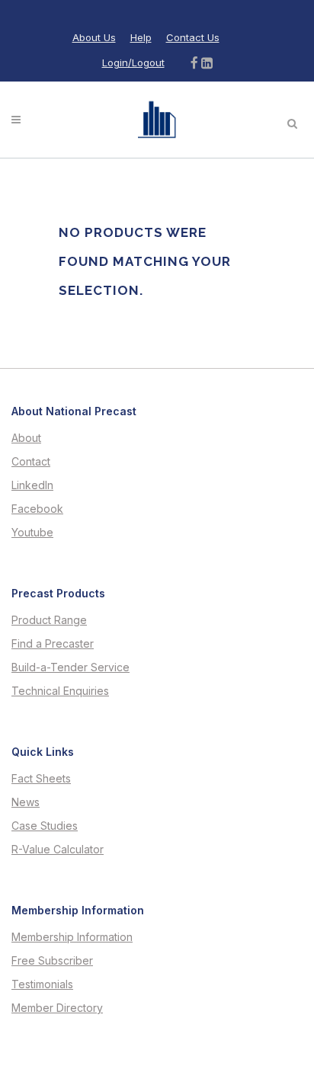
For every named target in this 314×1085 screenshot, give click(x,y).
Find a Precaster (52, 644)
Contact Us (192, 37)
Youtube (32, 532)
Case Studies (44, 826)
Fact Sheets (41, 778)
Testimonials (42, 984)
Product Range (49, 620)
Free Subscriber (52, 960)
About (26, 438)
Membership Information (72, 937)
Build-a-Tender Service (70, 667)
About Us (94, 37)
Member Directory (57, 1008)
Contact (30, 461)
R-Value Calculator (57, 849)
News (25, 802)
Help (141, 37)
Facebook (37, 509)
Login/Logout (133, 62)
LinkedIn (32, 485)
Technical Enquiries (60, 691)
